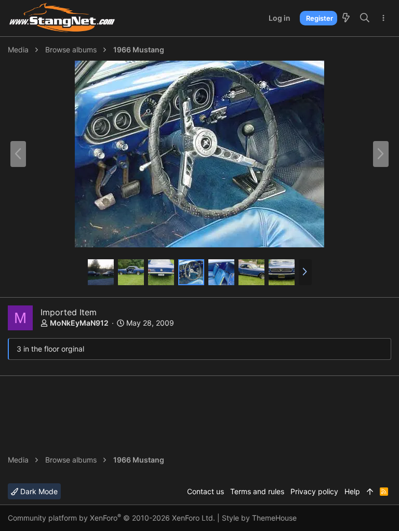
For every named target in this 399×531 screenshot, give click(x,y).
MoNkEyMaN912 (79, 322)
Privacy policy (314, 491)
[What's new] (346, 18)
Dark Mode (38, 491)
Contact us (205, 491)
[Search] (365, 18)
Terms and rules (257, 491)
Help (352, 491)
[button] (305, 272)
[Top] (370, 491)
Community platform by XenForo (111, 517)
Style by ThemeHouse (259, 517)
